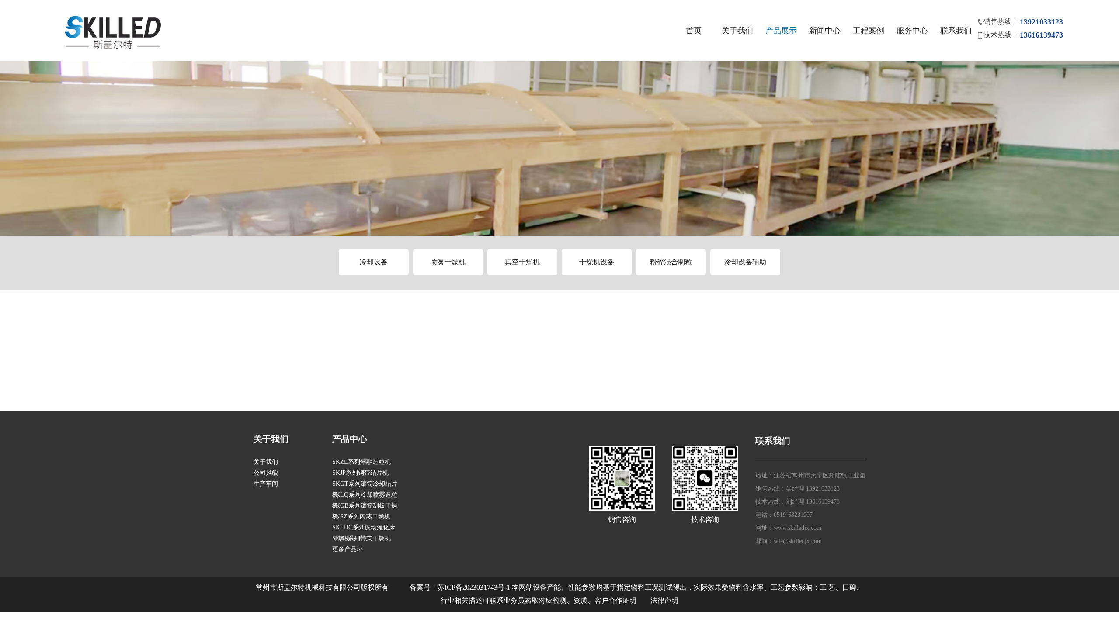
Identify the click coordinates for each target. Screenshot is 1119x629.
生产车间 (266, 483)
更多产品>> (348, 549)
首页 (694, 30)
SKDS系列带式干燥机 (361, 538)
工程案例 (868, 30)
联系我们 (956, 30)
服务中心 (912, 30)
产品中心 (349, 439)
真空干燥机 (522, 262)
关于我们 (737, 30)
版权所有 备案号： (399, 587)
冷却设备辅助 (745, 262)
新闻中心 (825, 30)
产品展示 (781, 30)
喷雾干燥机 (448, 262)
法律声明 (664, 600)
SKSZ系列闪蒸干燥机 (361, 516)
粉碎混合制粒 (671, 262)
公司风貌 (266, 473)
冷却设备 (374, 262)
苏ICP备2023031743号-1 (474, 587)
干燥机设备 (596, 262)
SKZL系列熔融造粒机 (361, 462)
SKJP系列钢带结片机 (360, 473)
